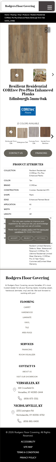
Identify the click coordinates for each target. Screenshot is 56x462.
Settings (41, 238)
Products (26, 15)
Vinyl (19, 15)
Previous (4, 74)
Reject (27, 238)
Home (7, 15)
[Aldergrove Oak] (22, 133)
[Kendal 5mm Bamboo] (45, 132)
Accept (14, 238)
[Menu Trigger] (49, 7)
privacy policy (27, 230)
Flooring (13, 15)
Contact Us (16, 153)
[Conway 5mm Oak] (34, 132)
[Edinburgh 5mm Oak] (11, 132)
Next (52, 74)
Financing (41, 153)
